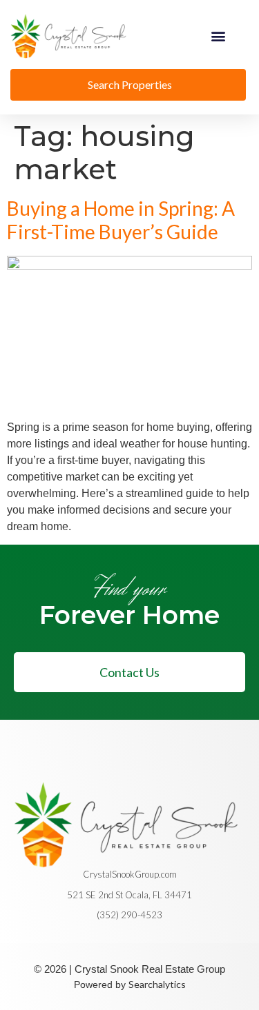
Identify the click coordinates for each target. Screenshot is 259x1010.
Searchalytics (157, 984)
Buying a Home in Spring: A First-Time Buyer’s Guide (121, 220)
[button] (218, 36)
